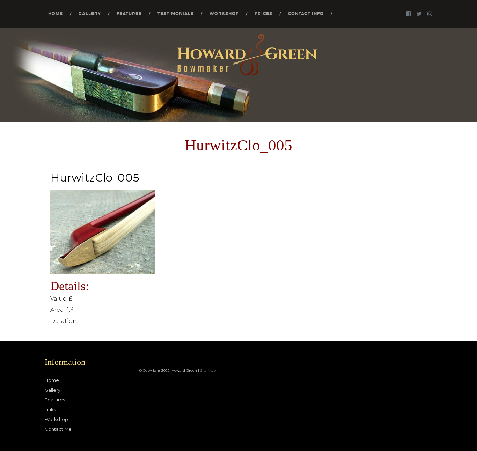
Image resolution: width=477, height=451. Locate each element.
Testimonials (175, 13)
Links (50, 409)
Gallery (90, 13)
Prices (263, 13)
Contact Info (306, 13)
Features (129, 13)
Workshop (224, 13)
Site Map (208, 370)
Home (55, 13)
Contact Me (58, 429)
